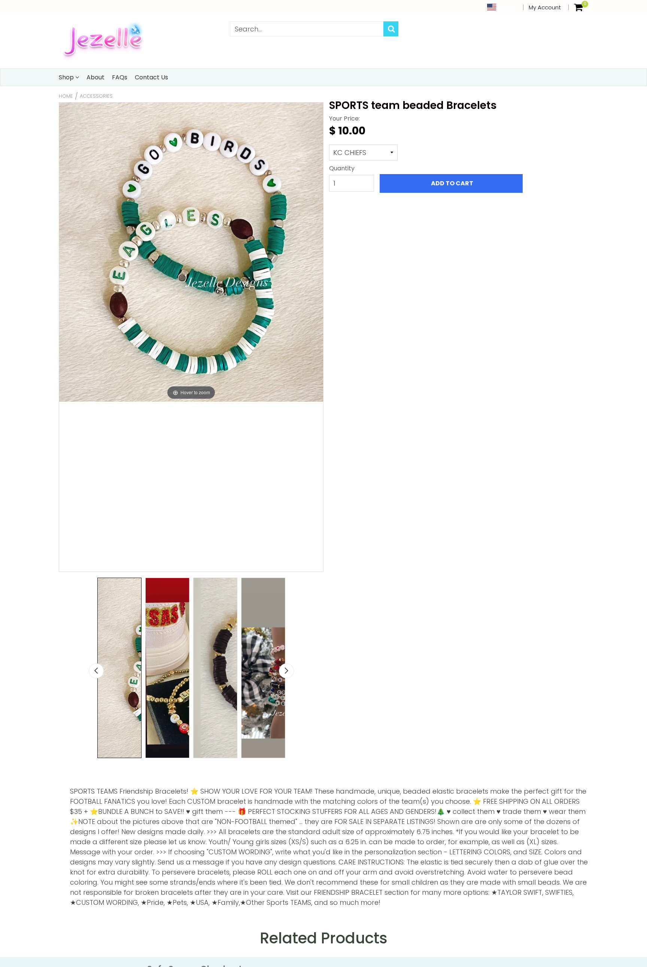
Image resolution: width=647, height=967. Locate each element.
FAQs (119, 77)
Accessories (96, 96)
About (95, 77)
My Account (545, 7)
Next (286, 670)
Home (66, 96)
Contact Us (151, 77)
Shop (67, 77)
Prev (96, 670)
